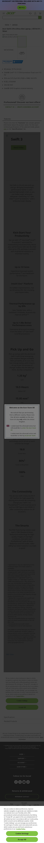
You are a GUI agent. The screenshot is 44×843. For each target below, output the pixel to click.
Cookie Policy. (20, 829)
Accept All (22, 839)
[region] (22, 824)
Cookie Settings (22, 833)
